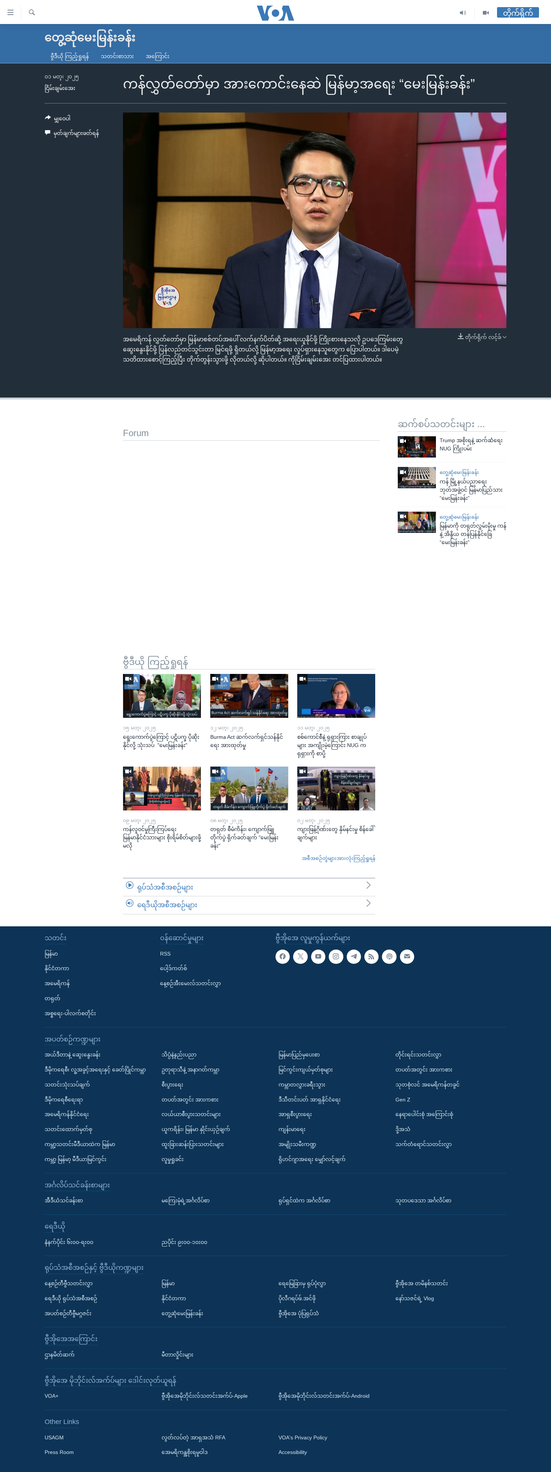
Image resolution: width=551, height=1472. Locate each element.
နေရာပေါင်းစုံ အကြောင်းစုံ (424, 1114)
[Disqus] (251, 534)
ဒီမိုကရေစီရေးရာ (64, 1100)
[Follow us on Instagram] (336, 957)
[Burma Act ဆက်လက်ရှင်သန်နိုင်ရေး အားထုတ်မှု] (249, 696)
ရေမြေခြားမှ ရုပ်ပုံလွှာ (302, 1283)
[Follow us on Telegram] (354, 957)
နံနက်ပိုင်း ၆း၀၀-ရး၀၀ (69, 1242)
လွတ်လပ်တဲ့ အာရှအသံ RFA (193, 1437)
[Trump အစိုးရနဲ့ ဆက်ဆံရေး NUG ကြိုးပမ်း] (417, 447)
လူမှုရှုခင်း (173, 1159)
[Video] (486, 13)
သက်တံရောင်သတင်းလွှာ (423, 1144)
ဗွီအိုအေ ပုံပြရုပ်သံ (298, 1313)
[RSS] (371, 957)
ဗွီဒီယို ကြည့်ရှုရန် (70, 56)
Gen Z (402, 1100)
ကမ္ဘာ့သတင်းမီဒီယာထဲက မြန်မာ (80, 1144)
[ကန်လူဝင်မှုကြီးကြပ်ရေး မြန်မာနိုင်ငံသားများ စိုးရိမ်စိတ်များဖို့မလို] (162, 788)
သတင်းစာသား (117, 56)
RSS (165, 954)
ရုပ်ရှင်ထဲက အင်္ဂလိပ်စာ (304, 1200)
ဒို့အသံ (402, 1129)
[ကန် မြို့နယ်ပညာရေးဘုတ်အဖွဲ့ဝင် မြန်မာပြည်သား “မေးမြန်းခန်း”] (417, 477)
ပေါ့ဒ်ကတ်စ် (173, 968)
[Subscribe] (407, 957)
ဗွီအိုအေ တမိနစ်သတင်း (421, 1283)
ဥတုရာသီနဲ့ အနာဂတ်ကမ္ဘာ (190, 1070)
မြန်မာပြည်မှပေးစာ (299, 1055)
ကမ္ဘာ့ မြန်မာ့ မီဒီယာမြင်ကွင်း (75, 1159)
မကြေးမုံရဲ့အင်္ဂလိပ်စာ (186, 1200)
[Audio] (463, 13)
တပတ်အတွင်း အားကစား (190, 1100)
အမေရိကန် (57, 983)
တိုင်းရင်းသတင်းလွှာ (418, 1055)
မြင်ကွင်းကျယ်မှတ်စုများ (305, 1070)
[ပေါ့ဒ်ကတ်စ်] (389, 957)
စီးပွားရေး (172, 1085)
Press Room (59, 1452)
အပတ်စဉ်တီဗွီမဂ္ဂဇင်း (68, 1313)
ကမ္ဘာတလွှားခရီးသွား (301, 1085)
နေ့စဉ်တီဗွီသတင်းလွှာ (69, 1283)
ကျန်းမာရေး (291, 1129)
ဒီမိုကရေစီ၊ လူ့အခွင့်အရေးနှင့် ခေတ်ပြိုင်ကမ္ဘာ (95, 1070)
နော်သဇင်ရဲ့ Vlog (414, 1298)
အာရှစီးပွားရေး (295, 1114)
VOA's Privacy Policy (302, 1437)
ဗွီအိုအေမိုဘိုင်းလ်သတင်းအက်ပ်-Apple (205, 1396)
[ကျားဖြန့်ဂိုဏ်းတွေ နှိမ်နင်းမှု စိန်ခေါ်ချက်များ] (336, 788)
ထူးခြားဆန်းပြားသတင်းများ (193, 1144)
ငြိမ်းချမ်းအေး (60, 88)
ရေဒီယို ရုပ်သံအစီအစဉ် (71, 1298)
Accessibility (292, 1452)
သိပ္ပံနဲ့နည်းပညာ (179, 1055)
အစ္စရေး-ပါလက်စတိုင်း (70, 1013)
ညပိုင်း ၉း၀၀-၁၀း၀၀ (184, 1242)
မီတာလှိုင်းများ (177, 1355)
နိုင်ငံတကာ (57, 968)
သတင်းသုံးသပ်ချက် (67, 1085)
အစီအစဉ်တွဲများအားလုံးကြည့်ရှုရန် (338, 858)
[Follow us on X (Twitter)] (300, 957)
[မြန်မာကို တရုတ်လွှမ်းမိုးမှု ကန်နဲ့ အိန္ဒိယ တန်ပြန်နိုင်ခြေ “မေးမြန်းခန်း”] (417, 522)
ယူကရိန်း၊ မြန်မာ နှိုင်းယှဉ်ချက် (196, 1129)
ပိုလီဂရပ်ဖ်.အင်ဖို (297, 1298)
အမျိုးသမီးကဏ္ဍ (297, 1144)
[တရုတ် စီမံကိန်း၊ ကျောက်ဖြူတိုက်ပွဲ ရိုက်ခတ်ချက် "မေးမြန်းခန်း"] (249, 788)
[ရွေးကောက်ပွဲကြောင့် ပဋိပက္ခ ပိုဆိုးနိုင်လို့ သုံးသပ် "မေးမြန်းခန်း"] (162, 696)
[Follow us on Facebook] (283, 957)
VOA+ (51, 1396)
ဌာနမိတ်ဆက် (60, 1355)
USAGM (54, 1437)
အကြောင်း (157, 56)
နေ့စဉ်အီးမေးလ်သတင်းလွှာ (190, 983)
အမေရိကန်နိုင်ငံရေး (67, 1114)
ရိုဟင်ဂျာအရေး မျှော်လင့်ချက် (312, 1159)
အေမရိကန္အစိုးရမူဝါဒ (185, 1452)
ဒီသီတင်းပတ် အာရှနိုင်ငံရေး (309, 1100)
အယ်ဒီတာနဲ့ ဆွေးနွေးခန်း (72, 1055)
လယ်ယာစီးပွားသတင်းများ (191, 1114)
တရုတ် (52, 998)
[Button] (57, 120)
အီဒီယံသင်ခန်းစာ (64, 1200)
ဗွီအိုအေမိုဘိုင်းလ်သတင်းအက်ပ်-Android (324, 1396)
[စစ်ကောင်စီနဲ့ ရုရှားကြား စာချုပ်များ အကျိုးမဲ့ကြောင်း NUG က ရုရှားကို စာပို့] (336, 696)
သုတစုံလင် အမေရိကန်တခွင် (427, 1085)
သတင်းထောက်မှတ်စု (68, 1129)
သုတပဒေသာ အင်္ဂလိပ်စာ (423, 1200)
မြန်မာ (51, 954)
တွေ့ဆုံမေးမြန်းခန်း (459, 472)
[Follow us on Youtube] (318, 957)
